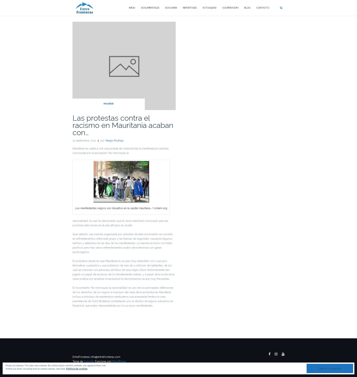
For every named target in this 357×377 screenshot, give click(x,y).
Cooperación (230, 7)
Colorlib (89, 361)
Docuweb (171, 7)
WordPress (119, 361)
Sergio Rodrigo (114, 140)
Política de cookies (77, 369)
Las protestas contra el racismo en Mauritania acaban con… (123, 125)
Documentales (150, 7)
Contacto (262, 7)
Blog (247, 7)
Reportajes (190, 7)
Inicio (132, 7)
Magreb (109, 103)
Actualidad (209, 7)
